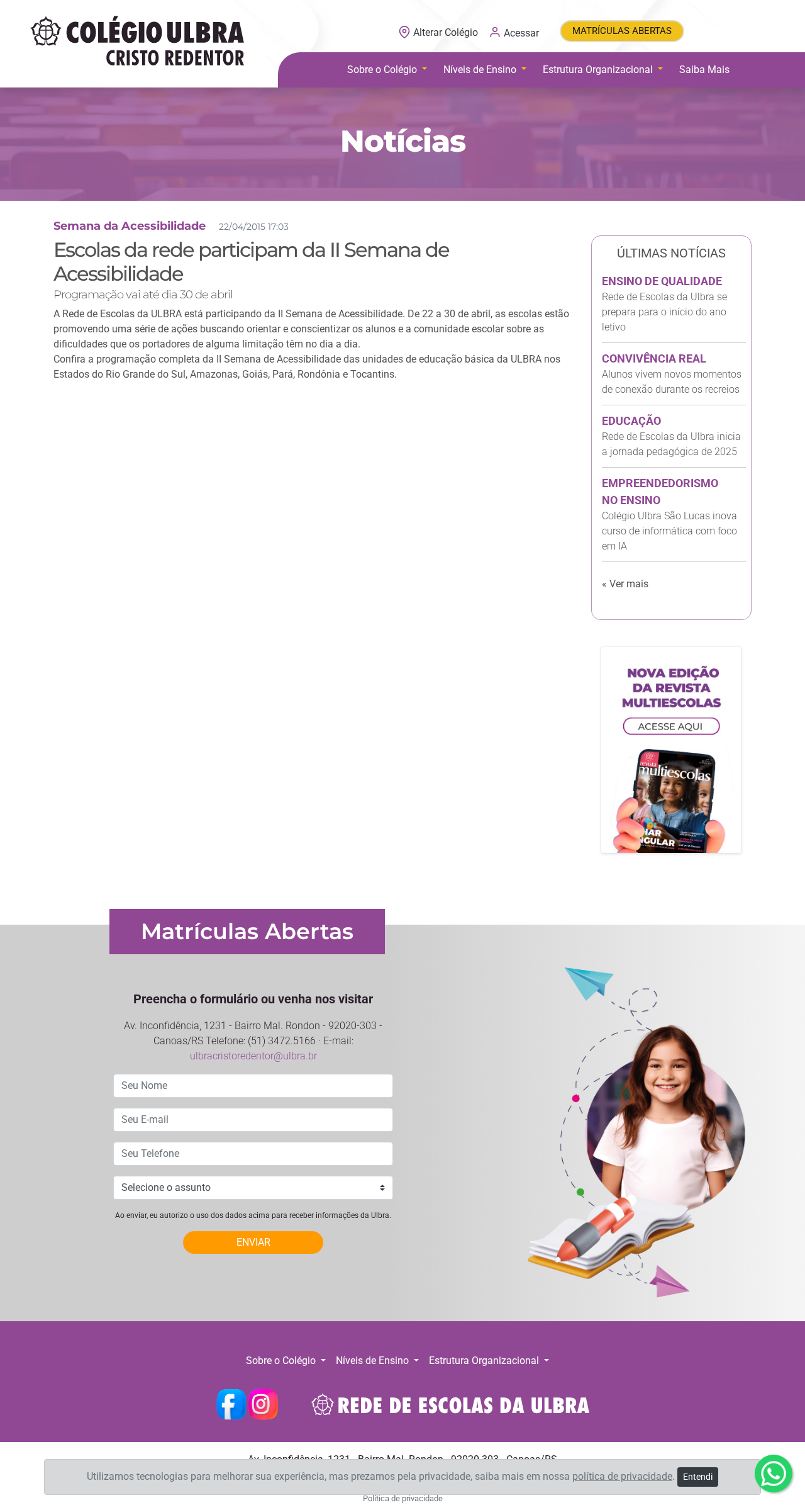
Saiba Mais (704, 70)
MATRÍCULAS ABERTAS (622, 31)
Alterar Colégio (445, 32)
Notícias (402, 141)
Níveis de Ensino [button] (481, 70)
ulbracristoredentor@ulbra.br (253, 1056)
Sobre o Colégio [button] (383, 70)
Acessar (520, 32)
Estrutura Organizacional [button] (599, 70)
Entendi (698, 1477)
